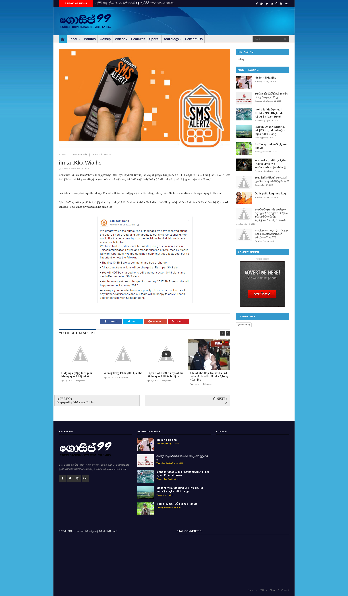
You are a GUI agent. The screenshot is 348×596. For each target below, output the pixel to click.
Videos (120, 39)
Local (73, 39)
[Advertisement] (223, 18)
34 (226, 402)
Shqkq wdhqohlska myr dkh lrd (76, 402)
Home (62, 154)
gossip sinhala (79, 154)
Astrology (171, 39)
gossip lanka (243, 324)
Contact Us (194, 39)
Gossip (105, 39)
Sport (153, 39)
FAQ (262, 590)
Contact (285, 590)
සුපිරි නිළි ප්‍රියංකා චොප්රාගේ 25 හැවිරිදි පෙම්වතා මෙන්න (135, 3)
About (273, 590)
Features (138, 39)
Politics (90, 39)
